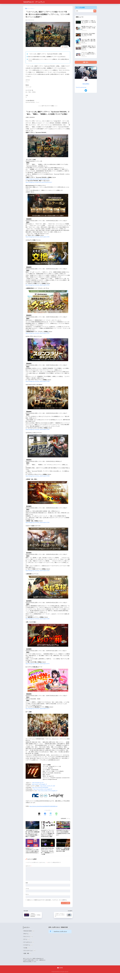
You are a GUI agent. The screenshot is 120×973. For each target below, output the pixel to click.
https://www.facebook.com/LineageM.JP (42, 789)
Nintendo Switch (29, 930)
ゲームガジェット (29, 942)
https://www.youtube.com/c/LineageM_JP (47, 790)
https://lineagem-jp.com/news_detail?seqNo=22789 (37, 381)
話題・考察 (27, 953)
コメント (28, 865)
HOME (61, 968)
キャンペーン (28, 936)
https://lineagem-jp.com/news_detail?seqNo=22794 (37, 429)
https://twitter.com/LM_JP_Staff (47, 785)
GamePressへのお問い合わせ (60, 931)
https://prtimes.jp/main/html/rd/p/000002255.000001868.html (43, 806)
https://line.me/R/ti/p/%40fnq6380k (40, 787)
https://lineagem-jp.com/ (38, 782)
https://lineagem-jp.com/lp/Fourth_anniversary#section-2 (39, 182)
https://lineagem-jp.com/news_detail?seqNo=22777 (38, 708)
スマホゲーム (28, 945)
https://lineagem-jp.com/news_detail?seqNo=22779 (37, 663)
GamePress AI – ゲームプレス (34, 2)
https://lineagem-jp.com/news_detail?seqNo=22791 (37, 333)
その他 (26, 947)
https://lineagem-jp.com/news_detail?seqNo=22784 (37, 618)
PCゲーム (27, 933)
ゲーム (68, 818)
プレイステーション (29, 950)
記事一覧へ (86, 62)
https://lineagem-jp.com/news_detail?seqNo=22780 (37, 522)
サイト (27, 894)
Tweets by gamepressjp (81, 87)
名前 (27, 882)
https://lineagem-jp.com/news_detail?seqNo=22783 (38, 570)
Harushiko (85, 84)
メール (27, 888)
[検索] (94, 11)
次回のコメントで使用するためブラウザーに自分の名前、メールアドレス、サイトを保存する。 (47, 899)
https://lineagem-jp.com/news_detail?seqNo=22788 (38, 476)
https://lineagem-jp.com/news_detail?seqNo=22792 (37, 236)
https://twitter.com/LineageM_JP (39, 784)
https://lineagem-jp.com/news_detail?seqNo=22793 (37, 285)
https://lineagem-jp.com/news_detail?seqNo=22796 (37, 179)
